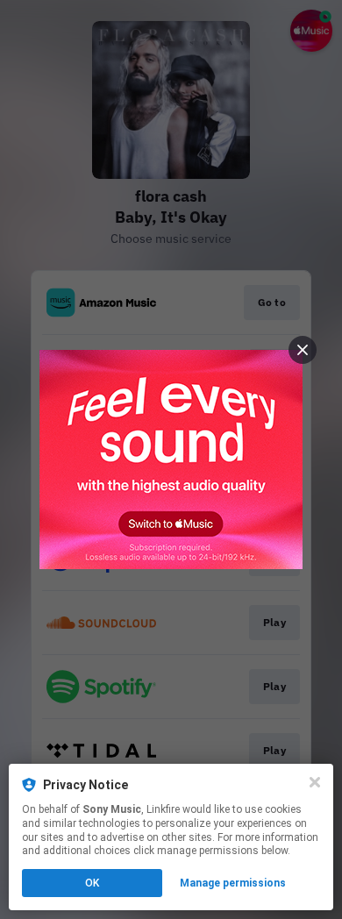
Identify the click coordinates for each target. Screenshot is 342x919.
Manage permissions (233, 883)
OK (92, 883)
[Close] (315, 782)
